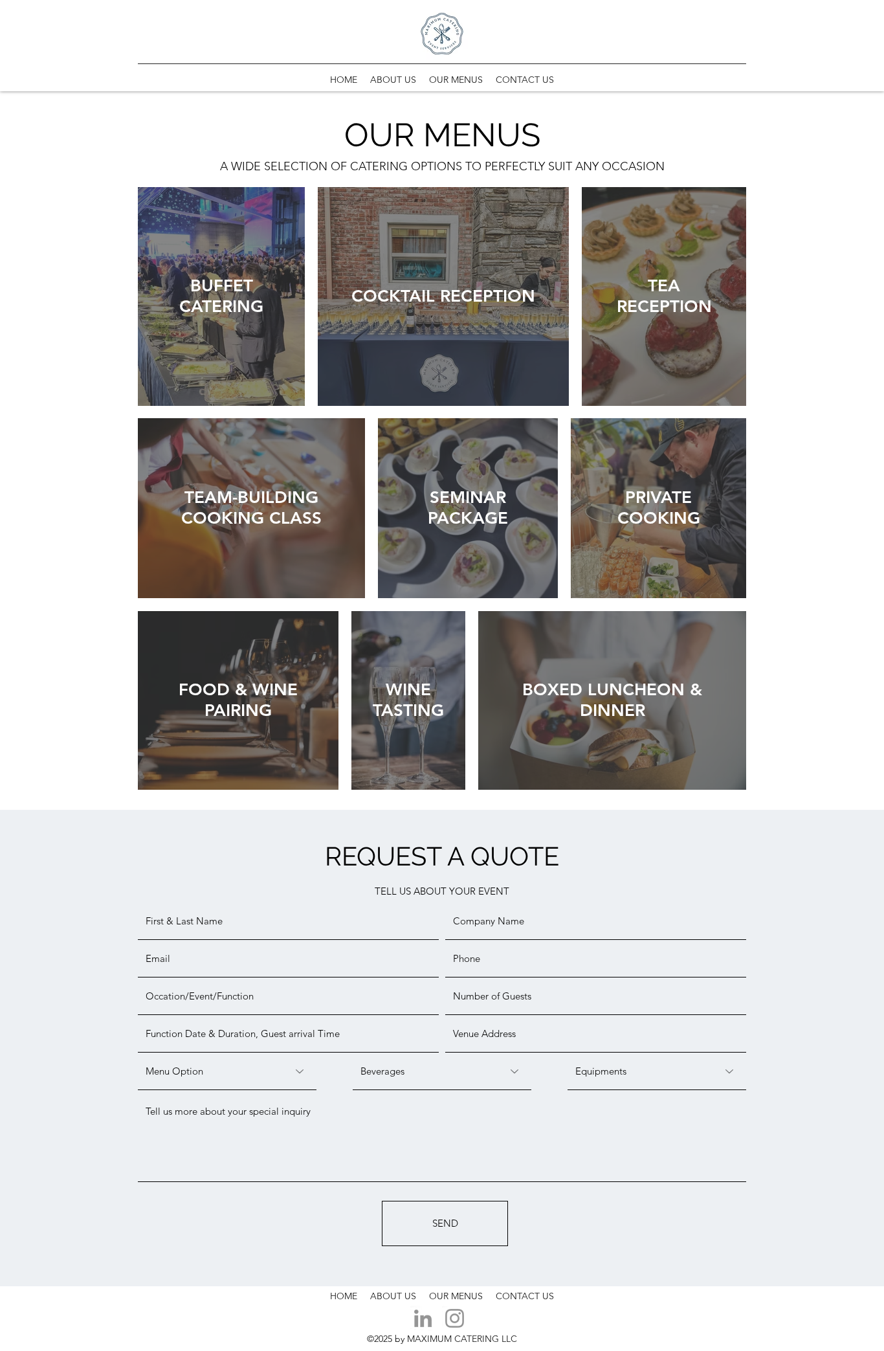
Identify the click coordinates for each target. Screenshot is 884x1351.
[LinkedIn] (423, 1318)
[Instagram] (454, 1318)
